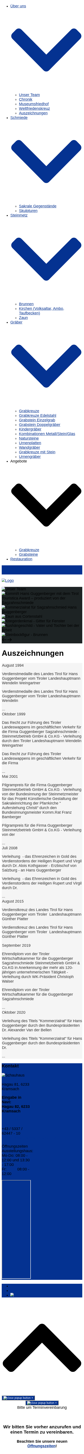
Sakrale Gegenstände (37, 206)
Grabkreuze (29, 411)
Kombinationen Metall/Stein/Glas (47, 434)
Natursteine (29, 438)
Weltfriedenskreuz (34, 108)
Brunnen (26, 304)
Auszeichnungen (33, 113)
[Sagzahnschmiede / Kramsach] (8, 580)
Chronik (25, 99)
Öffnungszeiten (41, 1446)
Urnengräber (30, 456)
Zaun (23, 318)
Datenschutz (21, 1290)
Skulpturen (28, 211)
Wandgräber (29, 447)
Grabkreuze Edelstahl (37, 415)
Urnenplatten (30, 443)
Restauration (21, 559)
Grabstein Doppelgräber (39, 424)
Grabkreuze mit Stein (37, 452)
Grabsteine (28, 554)
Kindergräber (30, 429)
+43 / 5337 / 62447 (12, 1121)
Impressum (20, 1286)
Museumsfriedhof (34, 104)
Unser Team (29, 95)
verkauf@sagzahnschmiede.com (30, 1138)
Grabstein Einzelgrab (37, 420)
